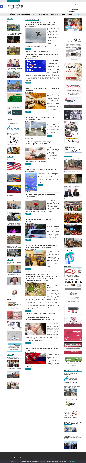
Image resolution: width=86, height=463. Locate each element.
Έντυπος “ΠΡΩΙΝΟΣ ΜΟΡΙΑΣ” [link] (44, 14)
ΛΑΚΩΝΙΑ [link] (44, 271)
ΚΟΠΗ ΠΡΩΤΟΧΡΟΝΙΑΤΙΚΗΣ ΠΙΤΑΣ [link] (42, 114)
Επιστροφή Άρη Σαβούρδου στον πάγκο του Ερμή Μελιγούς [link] (13, 57)
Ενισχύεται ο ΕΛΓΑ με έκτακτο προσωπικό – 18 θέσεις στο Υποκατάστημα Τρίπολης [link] (72, 398)
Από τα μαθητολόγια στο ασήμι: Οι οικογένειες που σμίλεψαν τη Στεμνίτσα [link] (14, 247)
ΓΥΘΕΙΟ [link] (27, 271)
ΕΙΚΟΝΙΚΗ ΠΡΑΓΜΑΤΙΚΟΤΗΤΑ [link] (40, 313)
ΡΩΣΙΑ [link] (40, 371)
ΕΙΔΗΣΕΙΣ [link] (14, 14)
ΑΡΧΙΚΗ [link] (9, 14)
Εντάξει (73, 461)
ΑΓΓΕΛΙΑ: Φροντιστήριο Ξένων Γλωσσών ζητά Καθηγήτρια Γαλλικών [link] (14, 123)
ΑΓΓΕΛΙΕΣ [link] (59, 14)
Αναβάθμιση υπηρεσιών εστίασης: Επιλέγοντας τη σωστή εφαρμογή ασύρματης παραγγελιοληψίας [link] (13, 358)
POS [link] (27, 166)
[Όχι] (84, 461)
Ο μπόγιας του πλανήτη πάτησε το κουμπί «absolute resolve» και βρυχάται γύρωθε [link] (14, 160)
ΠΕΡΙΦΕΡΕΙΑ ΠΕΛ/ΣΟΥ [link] (49, 271)
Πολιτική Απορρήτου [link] (10, 455)
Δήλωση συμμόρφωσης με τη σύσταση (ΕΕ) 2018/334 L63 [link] (17, 457)
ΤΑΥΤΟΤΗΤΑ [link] (76, 4)
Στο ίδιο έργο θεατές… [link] (11, 183)
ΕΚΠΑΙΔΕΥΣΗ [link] (53, 14)
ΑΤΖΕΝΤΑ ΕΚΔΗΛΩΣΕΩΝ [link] (25, 14)
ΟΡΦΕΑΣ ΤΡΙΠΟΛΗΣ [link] (29, 191)
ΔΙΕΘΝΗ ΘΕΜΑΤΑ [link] (36, 371)
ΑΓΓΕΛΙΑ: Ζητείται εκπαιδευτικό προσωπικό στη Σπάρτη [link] (12, 134)
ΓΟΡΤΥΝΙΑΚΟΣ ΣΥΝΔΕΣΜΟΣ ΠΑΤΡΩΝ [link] (31, 114)
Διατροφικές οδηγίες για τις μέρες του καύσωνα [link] (14, 263)
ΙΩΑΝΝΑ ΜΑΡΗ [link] (28, 345)
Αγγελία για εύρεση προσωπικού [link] (70, 409)
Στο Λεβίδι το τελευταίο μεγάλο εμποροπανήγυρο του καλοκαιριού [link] (13, 211)
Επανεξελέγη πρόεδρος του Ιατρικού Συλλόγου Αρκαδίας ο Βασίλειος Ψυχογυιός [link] (13, 275)
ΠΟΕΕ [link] (28, 166)
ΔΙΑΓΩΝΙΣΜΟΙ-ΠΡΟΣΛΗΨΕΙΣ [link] (67, 14)
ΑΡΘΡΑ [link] (18, 14)
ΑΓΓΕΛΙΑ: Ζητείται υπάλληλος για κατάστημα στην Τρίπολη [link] (13, 145)
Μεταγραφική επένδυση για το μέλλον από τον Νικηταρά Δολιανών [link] (14, 69)
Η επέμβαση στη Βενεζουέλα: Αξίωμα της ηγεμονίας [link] (14, 172)
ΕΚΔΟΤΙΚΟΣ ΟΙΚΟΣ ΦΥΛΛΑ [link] (73, 11)
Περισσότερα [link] (28, 82)
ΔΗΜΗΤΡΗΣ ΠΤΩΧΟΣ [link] (29, 51)
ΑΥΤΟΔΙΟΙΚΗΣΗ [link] (34, 14)
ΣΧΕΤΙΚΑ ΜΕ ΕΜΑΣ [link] (75, 9)
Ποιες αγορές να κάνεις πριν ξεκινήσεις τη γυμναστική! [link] (14, 369)
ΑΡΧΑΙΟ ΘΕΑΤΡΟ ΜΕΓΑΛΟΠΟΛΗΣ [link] (31, 313)
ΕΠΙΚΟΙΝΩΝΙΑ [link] (75, 6)
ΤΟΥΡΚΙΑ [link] (42, 371)
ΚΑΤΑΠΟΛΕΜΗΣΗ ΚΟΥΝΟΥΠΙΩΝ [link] (37, 51)
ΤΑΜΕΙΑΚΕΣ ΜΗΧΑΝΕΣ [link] (33, 166)
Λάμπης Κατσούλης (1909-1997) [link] (12, 235)
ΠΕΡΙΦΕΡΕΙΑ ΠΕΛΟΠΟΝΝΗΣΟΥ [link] (46, 51)
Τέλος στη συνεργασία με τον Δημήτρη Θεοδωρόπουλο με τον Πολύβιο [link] (14, 34)
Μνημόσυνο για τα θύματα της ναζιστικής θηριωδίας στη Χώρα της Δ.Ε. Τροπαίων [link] (14, 199)
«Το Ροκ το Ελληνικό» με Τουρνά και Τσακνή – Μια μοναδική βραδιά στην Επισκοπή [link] (13, 224)
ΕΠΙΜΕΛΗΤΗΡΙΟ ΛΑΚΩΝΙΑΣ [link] (39, 271)
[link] (1, 6)
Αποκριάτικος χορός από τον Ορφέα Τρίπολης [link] (41, 169)
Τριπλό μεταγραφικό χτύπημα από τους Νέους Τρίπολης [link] (13, 22)
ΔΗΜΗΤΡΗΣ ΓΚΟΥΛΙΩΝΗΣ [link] (30, 371)
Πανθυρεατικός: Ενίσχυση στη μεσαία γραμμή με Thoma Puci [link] (14, 46)
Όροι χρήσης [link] (9, 454)
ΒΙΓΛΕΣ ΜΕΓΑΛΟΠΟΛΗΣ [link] (29, 138)
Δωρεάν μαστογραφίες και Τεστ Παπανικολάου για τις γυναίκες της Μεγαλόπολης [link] (13, 287)
